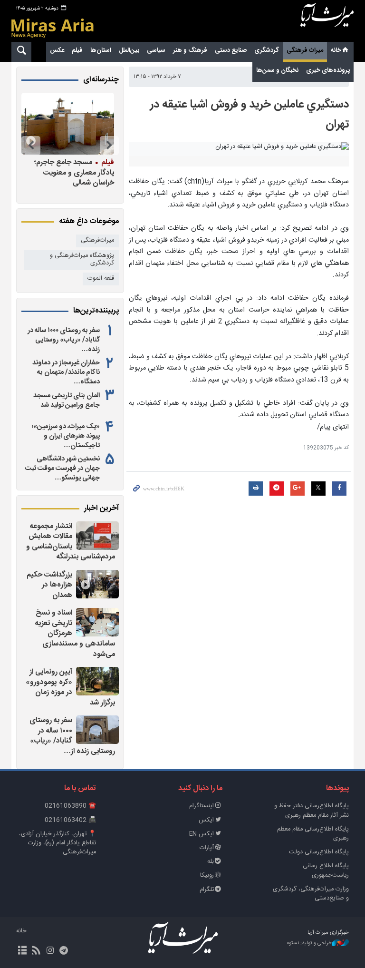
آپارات (207, 848)
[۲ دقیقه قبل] (97, 535)
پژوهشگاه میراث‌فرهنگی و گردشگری (82, 260)
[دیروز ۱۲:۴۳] (97, 622)
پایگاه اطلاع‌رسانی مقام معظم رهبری (313, 833)
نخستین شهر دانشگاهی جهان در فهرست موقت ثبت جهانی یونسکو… (62, 468)
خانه (336, 50)
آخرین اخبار (101, 508)
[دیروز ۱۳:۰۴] (97, 584)
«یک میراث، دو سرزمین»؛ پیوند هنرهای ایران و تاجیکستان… (66, 436)
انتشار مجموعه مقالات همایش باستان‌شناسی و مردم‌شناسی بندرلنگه (70, 541)
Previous (109, 145)
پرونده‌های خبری (328, 70)
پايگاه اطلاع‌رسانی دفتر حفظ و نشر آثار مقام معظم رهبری (311, 810)
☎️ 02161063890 (70, 806)
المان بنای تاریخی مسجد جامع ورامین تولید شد (66, 400)
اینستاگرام (201, 806)
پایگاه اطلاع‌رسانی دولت (319, 852)
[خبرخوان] (36, 951)
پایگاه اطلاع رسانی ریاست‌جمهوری (326, 870)
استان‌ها (100, 50)
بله (210, 862)
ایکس (206, 820)
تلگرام (207, 890)
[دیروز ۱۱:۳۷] (97, 729)
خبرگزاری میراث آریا (327, 22)
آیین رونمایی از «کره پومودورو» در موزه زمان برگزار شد (70, 687)
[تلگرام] (64, 951)
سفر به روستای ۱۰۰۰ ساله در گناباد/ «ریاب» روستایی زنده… (64, 340)
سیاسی (156, 50)
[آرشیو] (22, 951)
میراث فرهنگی (305, 50)
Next (30, 145)
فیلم (77, 50)
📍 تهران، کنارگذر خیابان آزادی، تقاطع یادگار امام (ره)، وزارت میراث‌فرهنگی (57, 843)
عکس (57, 50)
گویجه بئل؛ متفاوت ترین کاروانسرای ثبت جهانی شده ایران (58, 172)
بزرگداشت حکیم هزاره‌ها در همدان (49, 585)
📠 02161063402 (70, 820)
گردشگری (266, 50)
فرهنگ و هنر (190, 50)
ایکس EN (201, 834)
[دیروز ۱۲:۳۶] (97, 681)
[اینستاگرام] (50, 951)
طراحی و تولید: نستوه (309, 943)
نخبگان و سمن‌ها (277, 70)
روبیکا (207, 875)
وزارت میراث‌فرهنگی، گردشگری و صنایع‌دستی (311, 893)
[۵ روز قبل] (58, 124)
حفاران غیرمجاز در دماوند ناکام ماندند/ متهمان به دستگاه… (66, 372)
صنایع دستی (231, 50)
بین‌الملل (129, 50)
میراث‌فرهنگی (97, 240)
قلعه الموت (100, 279)
